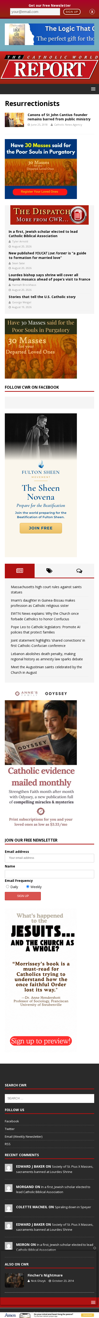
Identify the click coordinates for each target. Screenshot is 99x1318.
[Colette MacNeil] (8, 1209)
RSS (8, 1144)
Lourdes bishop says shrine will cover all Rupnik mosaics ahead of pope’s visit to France (49, 277)
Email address (17, 851)
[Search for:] (49, 1098)
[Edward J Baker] (8, 1169)
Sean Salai (18, 263)
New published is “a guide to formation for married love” (47, 255)
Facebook (12, 1121)
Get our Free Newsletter (50, 5)
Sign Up (72, 11)
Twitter (10, 1129)
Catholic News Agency (68, 124)
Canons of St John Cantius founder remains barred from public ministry (59, 116)
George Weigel (21, 302)
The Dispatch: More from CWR (49, 215)
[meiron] (8, 1247)
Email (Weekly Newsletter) (23, 1136)
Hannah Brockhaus (24, 285)
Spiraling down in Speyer (73, 1207)
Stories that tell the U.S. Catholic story (42, 296)
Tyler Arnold (20, 241)
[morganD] (8, 1189)
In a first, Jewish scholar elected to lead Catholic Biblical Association (43, 233)
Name (10, 866)
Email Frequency (19, 880)
